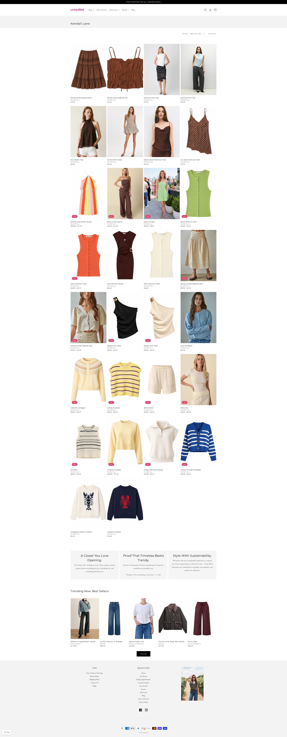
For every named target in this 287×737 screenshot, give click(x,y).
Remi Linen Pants (114, 222)
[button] (91, 9)
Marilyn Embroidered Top (81, 346)
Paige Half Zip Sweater (153, 470)
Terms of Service (143, 698)
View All (143, 654)
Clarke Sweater (113, 408)
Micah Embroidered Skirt (81, 98)
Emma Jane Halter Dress (81, 222)
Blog (143, 695)
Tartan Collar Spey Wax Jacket (171, 641)
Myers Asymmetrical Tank (155, 160)
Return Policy (94, 676)
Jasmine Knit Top (151, 98)
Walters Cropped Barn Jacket (83, 641)
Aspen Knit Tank (114, 346)
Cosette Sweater (114, 470)
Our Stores (143, 676)
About (143, 673)
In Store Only (84, 636)
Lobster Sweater (114, 532)
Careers (143, 689)
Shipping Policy (95, 679)
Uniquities (145, 732)
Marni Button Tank (189, 222)
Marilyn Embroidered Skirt (192, 284)
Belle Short (148, 408)
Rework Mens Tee (136, 641)
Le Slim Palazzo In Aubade (111, 641)
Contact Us (94, 682)
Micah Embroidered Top (117, 98)
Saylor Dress (149, 222)
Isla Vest (74, 470)
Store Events (143, 685)
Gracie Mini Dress (114, 160)
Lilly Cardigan (186, 346)
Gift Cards (143, 692)
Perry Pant (192, 641)
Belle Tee (184, 408)
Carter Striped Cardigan (191, 470)
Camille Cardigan (78, 408)
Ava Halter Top (77, 160)
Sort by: (185, 34)
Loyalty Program (143, 682)
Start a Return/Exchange (94, 673)
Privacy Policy (143, 702)
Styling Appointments (143, 679)
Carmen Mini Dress (115, 284)
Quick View (88, 92)
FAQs (95, 685)
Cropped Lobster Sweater (81, 532)
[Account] (210, 9)
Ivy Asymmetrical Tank (190, 160)
